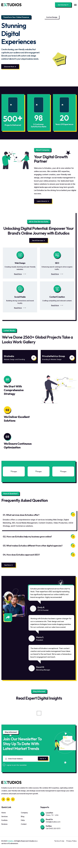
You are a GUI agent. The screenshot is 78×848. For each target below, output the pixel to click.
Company (24, 813)
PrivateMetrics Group (15, 356)
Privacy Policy (71, 841)
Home (3, 813)
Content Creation (57, 297)
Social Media (20, 297)
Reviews (4, 824)
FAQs (23, 820)
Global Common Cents (53, 356)
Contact (23, 824)
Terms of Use (59, 841)
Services (4, 816)
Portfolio (4, 820)
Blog (22, 816)
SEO (57, 263)
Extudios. (10, 841)
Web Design (20, 263)
